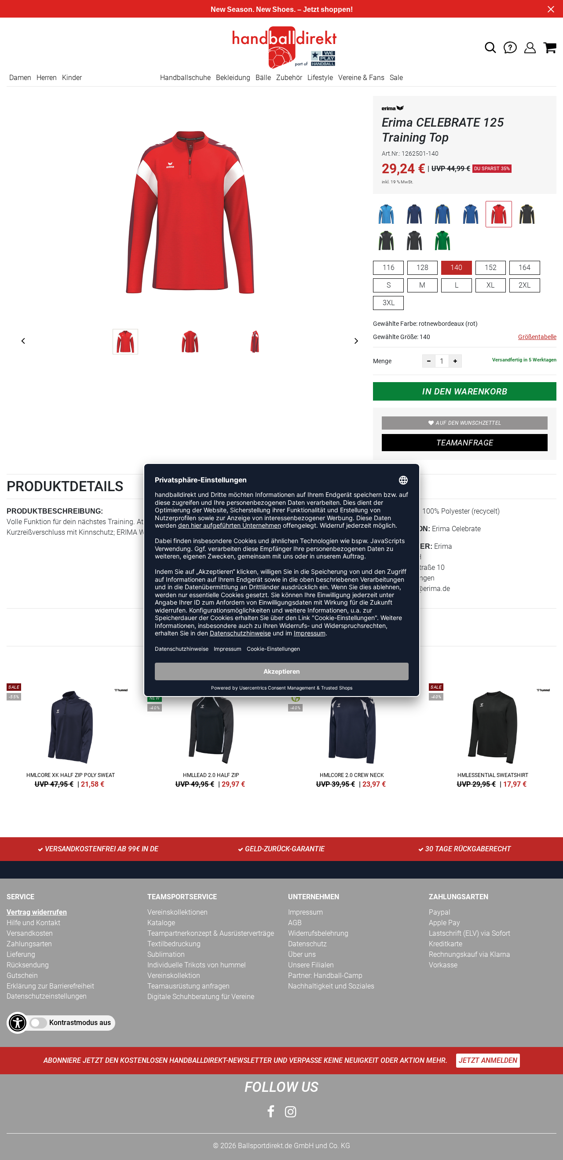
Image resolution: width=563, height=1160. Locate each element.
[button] (490, 47)
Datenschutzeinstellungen (47, 996)
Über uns (302, 954)
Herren (47, 77)
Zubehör (289, 77)
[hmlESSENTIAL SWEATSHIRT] (492, 734)
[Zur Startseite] (281, 47)
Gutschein (22, 975)
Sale (396, 77)
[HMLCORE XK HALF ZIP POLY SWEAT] (70, 734)
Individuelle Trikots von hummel (196, 965)
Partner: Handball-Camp (325, 975)
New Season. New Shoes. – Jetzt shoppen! (282, 9)
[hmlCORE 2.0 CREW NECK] (352, 734)
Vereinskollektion (173, 975)
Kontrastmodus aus (80, 1022)
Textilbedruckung (174, 944)
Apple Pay (444, 923)
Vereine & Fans (361, 77)
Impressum (305, 912)
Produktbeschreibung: (55, 511)
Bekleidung (233, 77)
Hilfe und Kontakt (33, 923)
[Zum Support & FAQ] (510, 47)
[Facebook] (270, 1112)
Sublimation (166, 954)
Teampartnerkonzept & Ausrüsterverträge (210, 933)
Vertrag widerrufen (37, 912)
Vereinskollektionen (177, 912)
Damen (20, 77)
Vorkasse (443, 965)
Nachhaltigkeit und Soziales (331, 986)
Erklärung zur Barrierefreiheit (50, 986)
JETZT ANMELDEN (488, 1060)
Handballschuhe (185, 77)
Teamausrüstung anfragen (188, 986)
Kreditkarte (445, 944)
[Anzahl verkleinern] (428, 361)
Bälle (263, 77)
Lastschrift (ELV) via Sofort (469, 933)
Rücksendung (28, 965)
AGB (295, 923)
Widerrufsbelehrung (318, 933)
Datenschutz (307, 944)
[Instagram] (290, 1112)
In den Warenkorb (464, 391)
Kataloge (161, 923)
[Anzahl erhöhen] (455, 361)
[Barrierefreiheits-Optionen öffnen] (18, 1023)
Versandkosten (30, 933)
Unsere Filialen (311, 965)
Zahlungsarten (29, 944)
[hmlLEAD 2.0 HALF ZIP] (211, 734)
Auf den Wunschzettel (468, 423)
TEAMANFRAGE (465, 442)
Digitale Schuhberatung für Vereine (200, 996)
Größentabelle (537, 337)
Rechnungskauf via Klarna (469, 954)
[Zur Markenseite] (393, 110)
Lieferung (21, 954)
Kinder (72, 77)
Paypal (439, 912)
